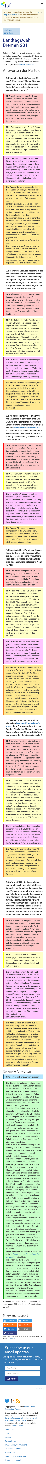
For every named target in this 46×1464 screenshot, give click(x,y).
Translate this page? (13, 1460)
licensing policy (17, 1426)
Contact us (9, 1430)
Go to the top (39, 1389)
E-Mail (26, 1329)
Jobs (7, 1433)
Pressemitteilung (26, 64)
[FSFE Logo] (7, 4)
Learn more (11, 1338)
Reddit (26, 1325)
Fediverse (11, 1320)
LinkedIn (11, 1329)
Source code (10, 1452)
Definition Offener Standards (26, 428)
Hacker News (11, 1325)
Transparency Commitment (16, 1445)
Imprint (8, 1437)
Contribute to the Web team (16, 1456)
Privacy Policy (10, 1441)
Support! (11, 1333)
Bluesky (25, 1320)
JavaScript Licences (13, 1449)
